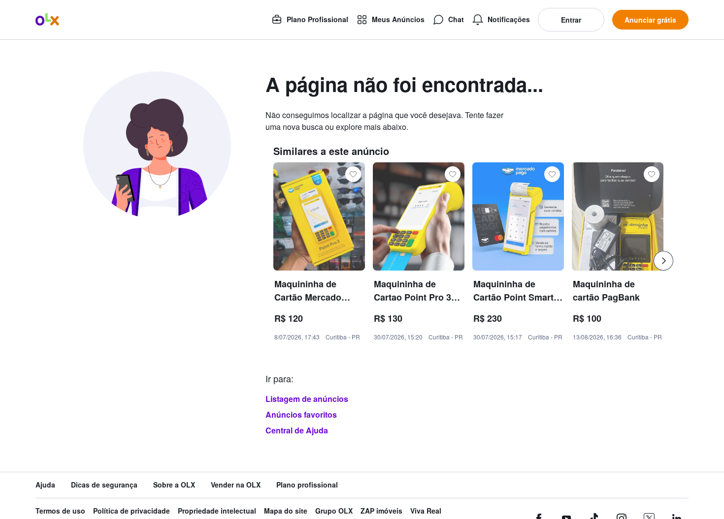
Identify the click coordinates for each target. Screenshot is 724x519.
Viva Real (425, 511)
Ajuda (45, 484)
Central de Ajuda (296, 430)
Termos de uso (60, 511)
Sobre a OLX (174, 484)
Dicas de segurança (104, 484)
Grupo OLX (334, 511)
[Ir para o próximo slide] (663, 261)
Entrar (571, 20)
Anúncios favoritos (301, 414)
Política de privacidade (131, 511)
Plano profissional (307, 484)
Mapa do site (285, 511)
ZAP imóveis (381, 511)
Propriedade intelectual (217, 511)
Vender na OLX (236, 484)
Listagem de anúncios (306, 398)
